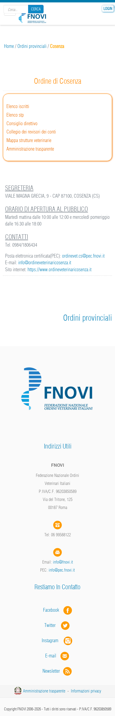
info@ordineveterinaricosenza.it (44, 262)
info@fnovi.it (63, 562)
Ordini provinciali (32, 46)
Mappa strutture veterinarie (28, 140)
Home (9, 46)
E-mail (50, 656)
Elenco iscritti (17, 106)
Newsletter (53, 671)
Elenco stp (15, 115)
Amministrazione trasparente (30, 149)
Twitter (52, 625)
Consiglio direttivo (21, 123)
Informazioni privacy (86, 691)
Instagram (53, 640)
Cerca (36, 9)
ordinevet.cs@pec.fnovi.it (83, 256)
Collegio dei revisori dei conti (31, 132)
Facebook (52, 610)
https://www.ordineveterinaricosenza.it (59, 269)
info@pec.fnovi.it (62, 570)
